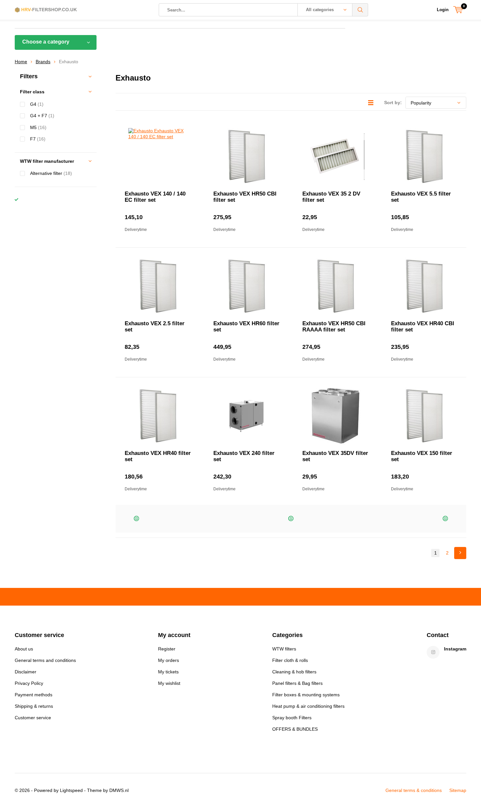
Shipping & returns (34, 706)
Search (360, 9)
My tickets (168, 671)
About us (24, 648)
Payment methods (33, 694)
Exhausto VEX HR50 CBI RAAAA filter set (333, 326)
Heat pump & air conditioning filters (308, 706)
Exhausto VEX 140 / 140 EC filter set (155, 197)
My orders (168, 660)
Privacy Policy (29, 683)
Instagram (455, 648)
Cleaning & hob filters (294, 671)
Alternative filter (51, 173)
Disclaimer (25, 671)
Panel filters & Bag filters (297, 683)
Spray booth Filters (292, 717)
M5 (38, 127)
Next (460, 553)
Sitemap (457, 790)
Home (21, 61)
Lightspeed (71, 790)
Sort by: (393, 102)
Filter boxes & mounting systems (306, 694)
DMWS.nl (119, 790)
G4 (37, 104)
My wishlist (169, 683)
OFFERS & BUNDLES (295, 729)
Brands (43, 61)
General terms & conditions (413, 790)
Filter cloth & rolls (290, 660)
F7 (37, 138)
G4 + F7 (42, 115)
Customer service (33, 717)
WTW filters (284, 648)
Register (166, 648)
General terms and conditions (45, 660)
